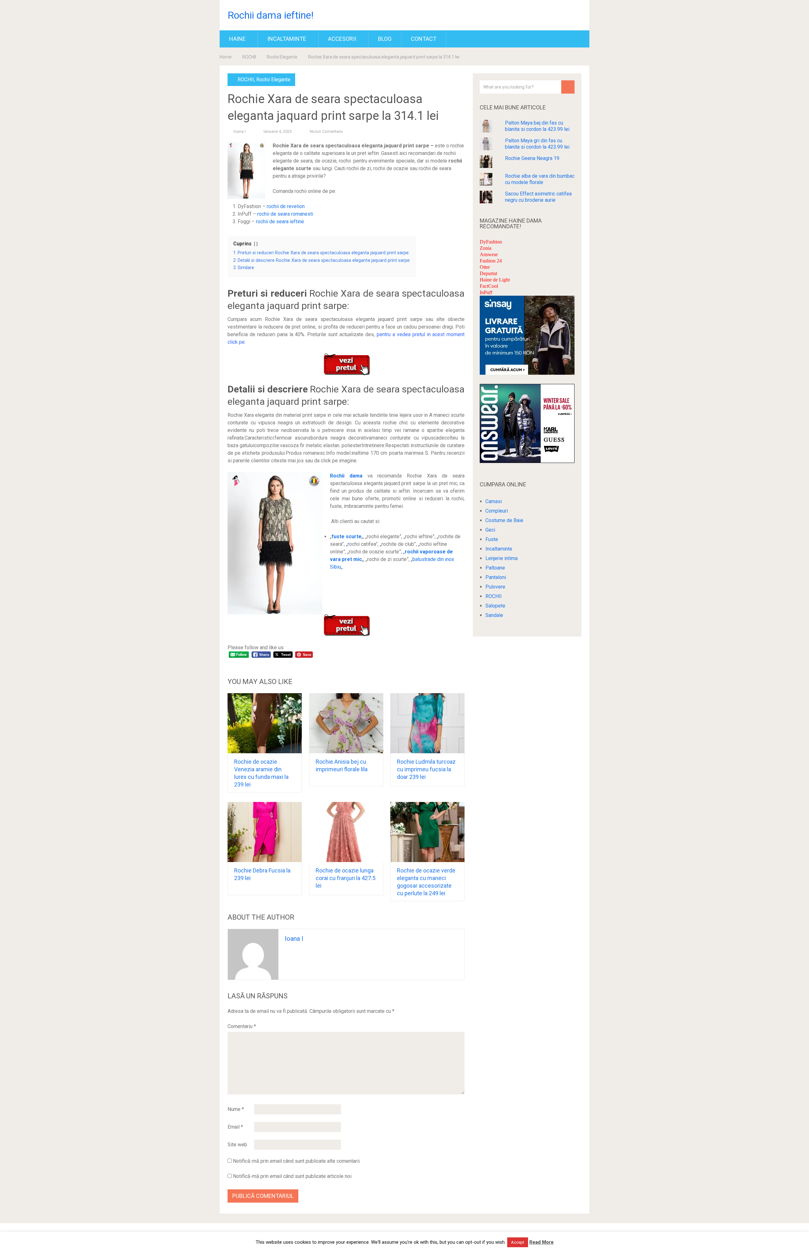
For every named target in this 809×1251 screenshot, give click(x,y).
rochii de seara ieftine (280, 222)
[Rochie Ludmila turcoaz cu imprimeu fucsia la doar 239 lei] (427, 723)
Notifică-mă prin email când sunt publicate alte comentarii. (297, 1161)
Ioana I (240, 131)
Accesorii (342, 38)
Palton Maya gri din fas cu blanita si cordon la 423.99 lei (537, 144)
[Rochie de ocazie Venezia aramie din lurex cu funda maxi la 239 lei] (265, 723)
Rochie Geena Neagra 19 (532, 158)
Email (235, 1127)
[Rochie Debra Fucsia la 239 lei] (265, 832)
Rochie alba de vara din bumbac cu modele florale (540, 179)
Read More (541, 1242)
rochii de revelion (286, 206)
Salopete (495, 606)
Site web (237, 1145)
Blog (385, 38)
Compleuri (496, 511)
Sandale (494, 615)
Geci (490, 530)
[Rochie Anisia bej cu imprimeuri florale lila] (346, 723)
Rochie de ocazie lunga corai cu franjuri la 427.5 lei (345, 878)
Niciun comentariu (326, 131)
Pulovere (495, 587)
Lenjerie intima (501, 558)
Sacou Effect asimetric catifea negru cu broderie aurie (538, 197)
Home (226, 56)
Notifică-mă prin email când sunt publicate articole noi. (292, 1176)
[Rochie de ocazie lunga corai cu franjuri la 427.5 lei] (346, 832)
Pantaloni (495, 577)
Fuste (491, 539)
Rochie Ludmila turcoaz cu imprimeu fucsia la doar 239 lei (426, 769)
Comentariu (242, 1026)
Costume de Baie (504, 520)
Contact (423, 38)
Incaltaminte (286, 38)
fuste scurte (347, 536)
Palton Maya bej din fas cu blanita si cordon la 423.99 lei (537, 126)
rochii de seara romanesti (285, 214)
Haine (237, 38)
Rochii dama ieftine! (270, 15)
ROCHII (249, 56)
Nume (236, 1109)
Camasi (493, 501)
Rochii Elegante (282, 56)
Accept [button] (517, 1242)
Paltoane (495, 568)
